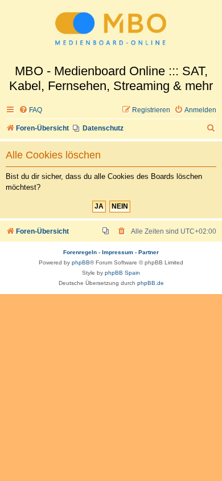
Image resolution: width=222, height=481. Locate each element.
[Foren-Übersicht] (111, 32)
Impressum (117, 252)
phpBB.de (150, 283)
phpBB (81, 262)
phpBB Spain (122, 273)
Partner (148, 252)
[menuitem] (30, 110)
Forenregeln (80, 252)
